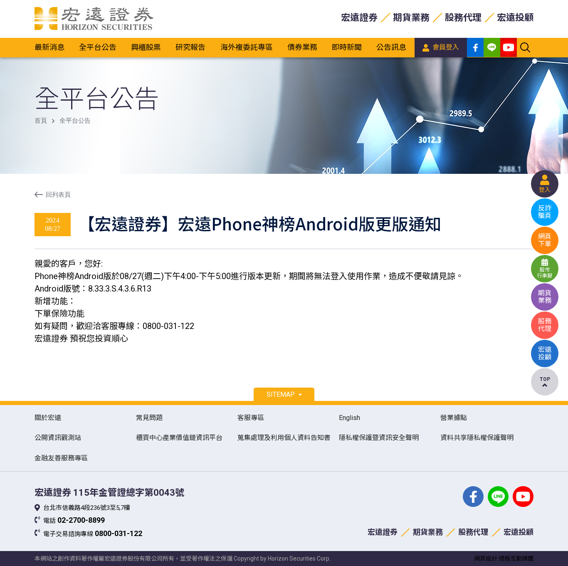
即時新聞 (347, 47)
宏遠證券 (359, 17)
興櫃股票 (146, 47)
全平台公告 (97, 47)
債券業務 (302, 47)
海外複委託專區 (246, 47)
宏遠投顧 (515, 17)
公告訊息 (391, 47)
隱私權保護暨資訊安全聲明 (379, 438)
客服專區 (250, 418)
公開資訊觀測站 (58, 438)
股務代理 (463, 17)
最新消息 (49, 47)
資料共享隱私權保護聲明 (477, 438)
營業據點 (453, 418)
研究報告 (190, 47)
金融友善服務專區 (61, 458)
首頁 (41, 120)
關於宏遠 (48, 418)
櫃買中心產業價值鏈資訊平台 (179, 438)
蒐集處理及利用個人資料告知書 (284, 438)
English (349, 418)
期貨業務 (411, 17)
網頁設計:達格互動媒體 (503, 558)
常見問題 (149, 418)
